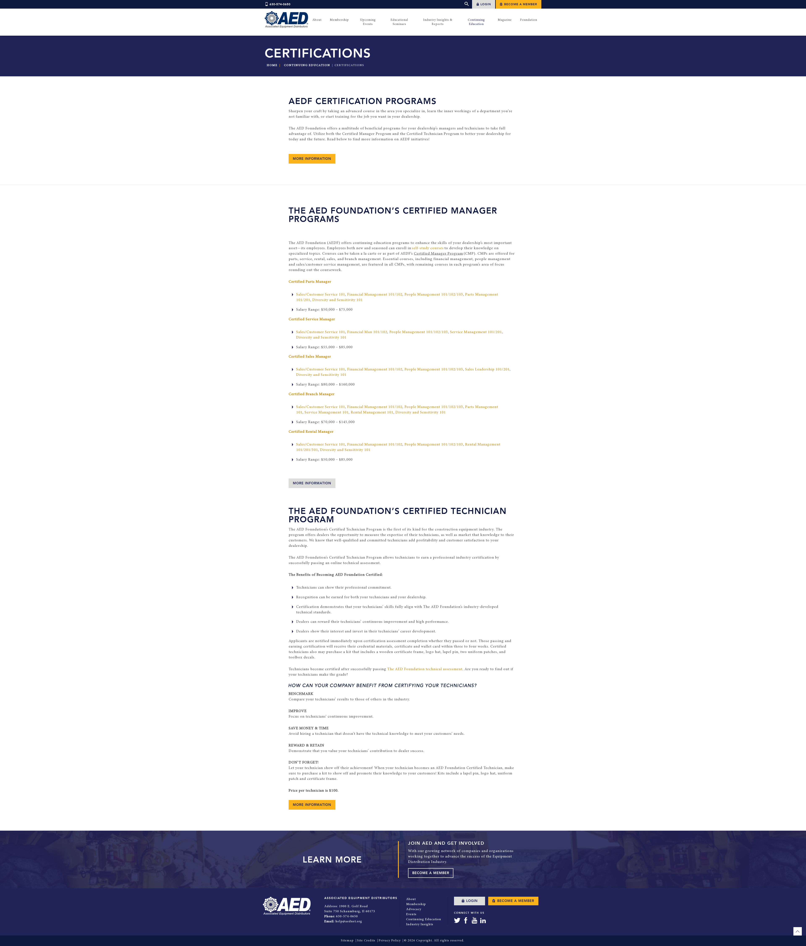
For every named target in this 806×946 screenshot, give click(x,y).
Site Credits (366, 940)
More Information (312, 483)
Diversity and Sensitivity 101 (337, 300)
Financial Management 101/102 (374, 295)
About (411, 899)
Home (272, 65)
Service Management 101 (327, 412)
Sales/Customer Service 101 (320, 295)
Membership (416, 904)
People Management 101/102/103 (433, 295)
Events (411, 914)
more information (312, 158)
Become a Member (520, 4)
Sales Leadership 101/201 (487, 369)
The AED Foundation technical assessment (424, 669)
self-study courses (428, 248)
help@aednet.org (348, 921)
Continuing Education (307, 65)
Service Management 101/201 (476, 332)
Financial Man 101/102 (367, 332)
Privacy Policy (390, 940)
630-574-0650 (280, 4)
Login (485, 4)
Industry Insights (419, 924)
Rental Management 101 (372, 412)
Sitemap (347, 940)
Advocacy (413, 909)
